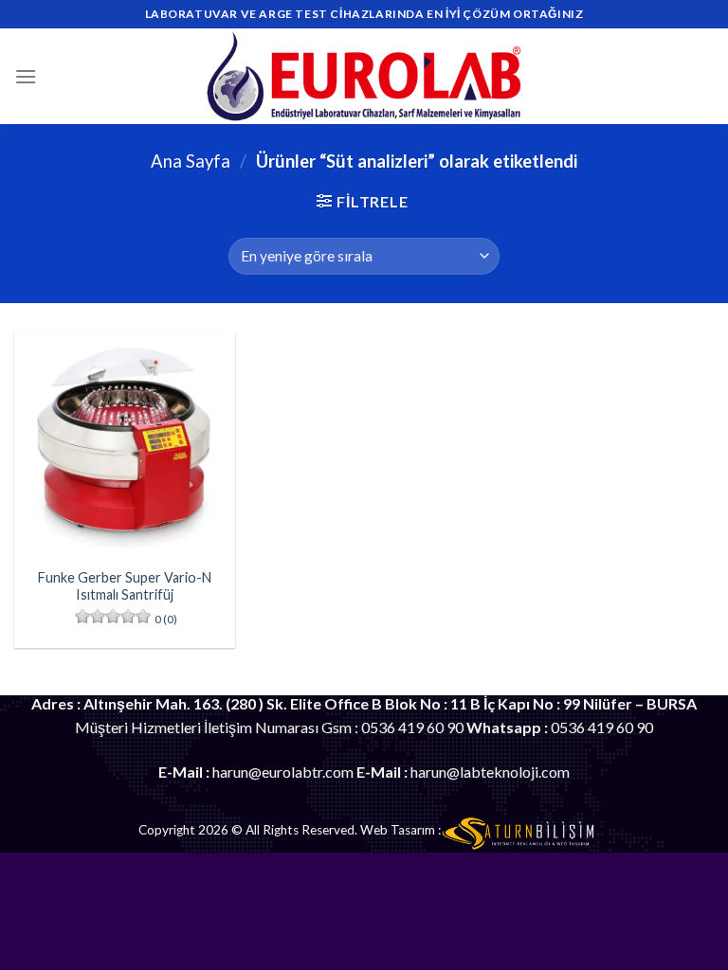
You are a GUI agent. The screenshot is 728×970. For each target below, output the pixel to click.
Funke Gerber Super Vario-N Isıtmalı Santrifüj (124, 586)
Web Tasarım (397, 829)
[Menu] (25, 76)
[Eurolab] (364, 76)
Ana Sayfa (190, 161)
